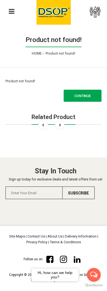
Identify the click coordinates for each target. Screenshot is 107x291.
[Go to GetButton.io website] (94, 285)
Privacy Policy (36, 242)
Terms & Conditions (65, 242)
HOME (37, 53)
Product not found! (60, 53)
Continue (82, 96)
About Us (55, 236)
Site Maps (17, 236)
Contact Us (36, 236)
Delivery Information (81, 236)
